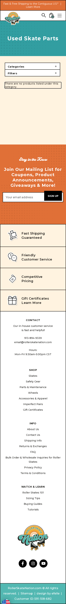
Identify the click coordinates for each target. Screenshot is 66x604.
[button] (32, 66)
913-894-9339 (33, 338)
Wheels (33, 392)
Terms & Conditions (33, 473)
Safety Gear (33, 381)
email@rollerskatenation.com (33, 342)
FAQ (33, 451)
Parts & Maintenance (33, 387)
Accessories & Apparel (33, 398)
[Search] (43, 15)
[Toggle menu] (59, 16)
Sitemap (27, 593)
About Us (33, 429)
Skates (33, 375)
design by (44, 593)
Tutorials (33, 509)
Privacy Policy (33, 467)
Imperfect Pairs (33, 404)
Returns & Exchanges (33, 446)
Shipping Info (33, 440)
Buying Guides (33, 503)
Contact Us (33, 435)
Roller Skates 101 (33, 492)
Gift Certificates (33, 409)
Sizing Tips (33, 498)
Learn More (33, 6)
